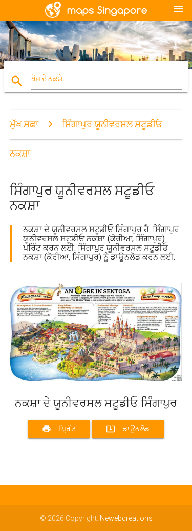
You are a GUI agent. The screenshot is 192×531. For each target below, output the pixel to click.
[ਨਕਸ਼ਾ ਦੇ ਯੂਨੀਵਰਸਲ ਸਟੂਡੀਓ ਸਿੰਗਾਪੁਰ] (96, 378)
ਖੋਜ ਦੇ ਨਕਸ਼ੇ (46, 78)
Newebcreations (126, 518)
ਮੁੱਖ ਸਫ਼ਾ (24, 124)
